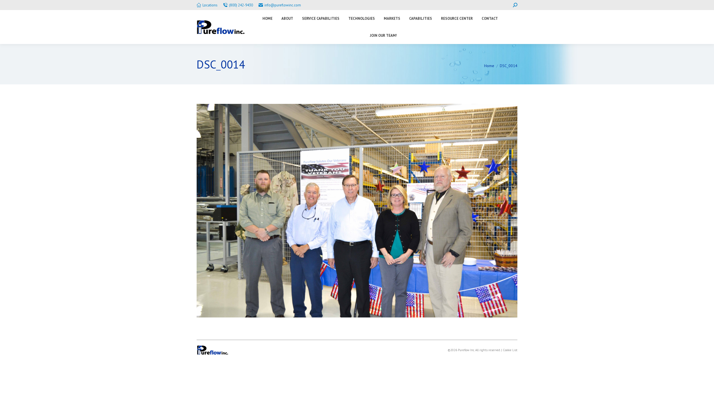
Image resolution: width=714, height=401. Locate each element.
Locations (210, 5)
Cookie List (510, 350)
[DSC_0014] (357, 210)
